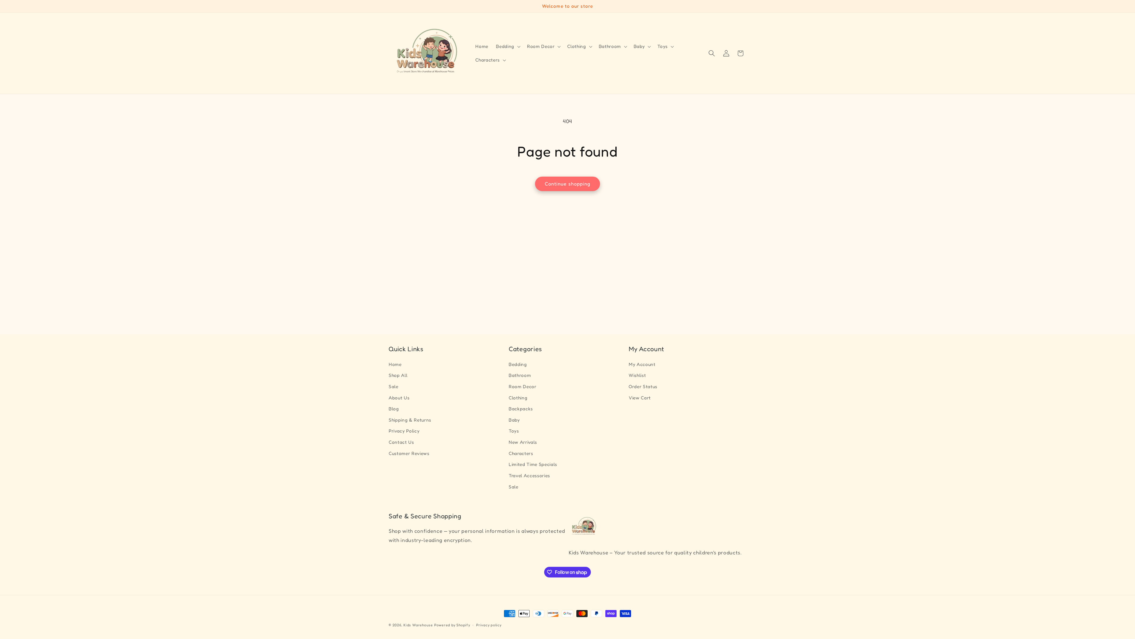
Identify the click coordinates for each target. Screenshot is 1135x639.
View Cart (640, 398)
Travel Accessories (529, 475)
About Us (399, 398)
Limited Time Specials (533, 464)
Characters (521, 453)
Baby (514, 420)
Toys (514, 431)
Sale (393, 386)
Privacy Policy (404, 431)
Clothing (518, 398)
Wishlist (637, 375)
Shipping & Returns (410, 420)
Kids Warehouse (418, 625)
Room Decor (522, 386)
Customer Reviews (409, 453)
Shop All (398, 375)
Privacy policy (489, 625)
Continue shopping (568, 184)
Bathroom (520, 375)
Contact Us (401, 442)
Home (395, 364)
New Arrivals (523, 442)
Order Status (643, 386)
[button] (507, 46)
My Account (642, 364)
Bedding (518, 364)
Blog (394, 409)
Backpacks (521, 409)
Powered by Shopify (452, 625)
